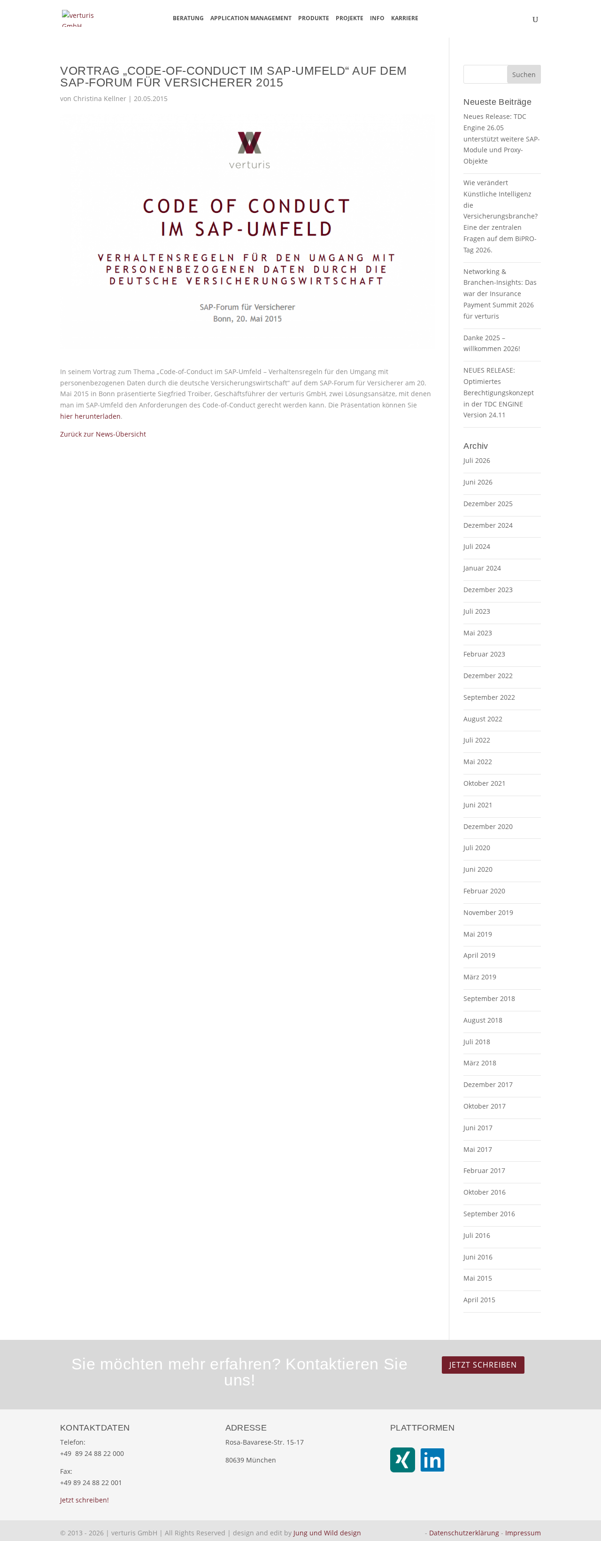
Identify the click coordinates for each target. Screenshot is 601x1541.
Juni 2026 (478, 481)
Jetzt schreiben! (84, 1499)
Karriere (404, 19)
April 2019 (479, 955)
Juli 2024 (476, 546)
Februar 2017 (484, 1170)
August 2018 (482, 1020)
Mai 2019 (477, 934)
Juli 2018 (476, 1041)
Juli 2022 (476, 739)
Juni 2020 (478, 869)
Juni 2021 (478, 804)
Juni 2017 (478, 1127)
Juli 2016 (476, 1235)
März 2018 (479, 1062)
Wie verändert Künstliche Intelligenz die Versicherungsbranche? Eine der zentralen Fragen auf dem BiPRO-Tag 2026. (500, 216)
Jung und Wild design (327, 1532)
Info (377, 19)
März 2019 (479, 976)
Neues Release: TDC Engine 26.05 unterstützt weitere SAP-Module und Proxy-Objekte (501, 138)
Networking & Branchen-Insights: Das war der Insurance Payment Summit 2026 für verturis (500, 294)
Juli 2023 (476, 611)
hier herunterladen (90, 416)
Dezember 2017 (488, 1084)
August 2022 (482, 718)
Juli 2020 (476, 847)
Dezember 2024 (488, 525)
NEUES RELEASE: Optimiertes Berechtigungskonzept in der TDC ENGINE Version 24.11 (498, 392)
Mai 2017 (477, 1149)
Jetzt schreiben (483, 1365)
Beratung (188, 19)
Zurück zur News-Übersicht (103, 434)
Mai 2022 (477, 761)
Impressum (523, 1532)
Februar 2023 (484, 653)
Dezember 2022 (488, 675)
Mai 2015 (477, 1278)
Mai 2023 (477, 632)
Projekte (349, 19)
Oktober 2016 (484, 1192)
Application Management (251, 19)
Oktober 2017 (484, 1106)
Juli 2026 (476, 460)
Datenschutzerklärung (464, 1532)
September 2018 (489, 998)
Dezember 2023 (488, 589)
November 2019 (488, 912)
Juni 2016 (478, 1256)
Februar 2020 (484, 890)
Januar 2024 (482, 567)
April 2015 (479, 1299)
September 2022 (489, 697)
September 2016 (489, 1213)
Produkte (313, 19)
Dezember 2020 (488, 826)
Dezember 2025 (488, 503)
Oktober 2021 (484, 783)
